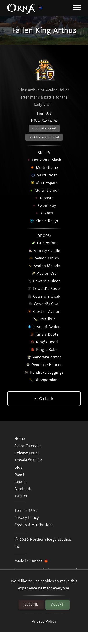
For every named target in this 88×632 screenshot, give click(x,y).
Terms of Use (26, 510)
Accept (57, 604)
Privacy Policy (44, 621)
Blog (18, 467)
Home (19, 438)
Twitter (20, 496)
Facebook (22, 488)
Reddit (20, 481)
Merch (19, 474)
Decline (31, 604)
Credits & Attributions (33, 525)
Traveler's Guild (28, 460)
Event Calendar (27, 445)
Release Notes (26, 453)
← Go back (44, 398)
